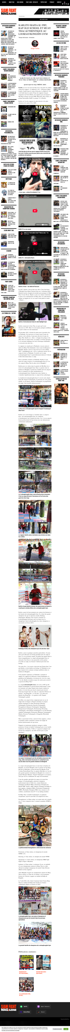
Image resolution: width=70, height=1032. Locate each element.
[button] (4, 327)
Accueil (4, 2)
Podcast (52, 2)
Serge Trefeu (35, 48)
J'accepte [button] (65, 1029)
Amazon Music (26, 1012)
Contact (59, 2)
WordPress (67, 1019)
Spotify (25, 1006)
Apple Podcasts (45, 1006)
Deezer (43, 1012)
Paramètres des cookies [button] (57, 1029)
